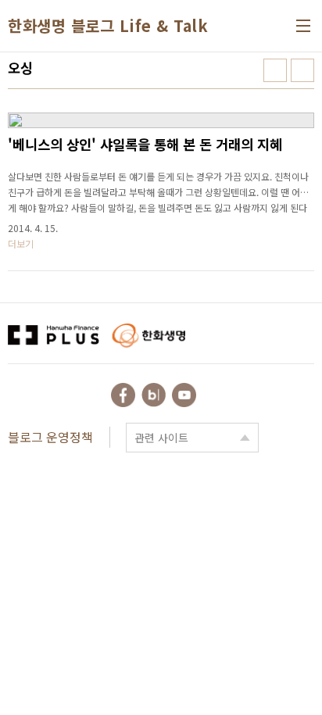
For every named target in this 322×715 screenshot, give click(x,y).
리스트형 (302, 70)
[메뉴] (303, 26)
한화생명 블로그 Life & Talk (108, 26)
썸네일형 (275, 70)
